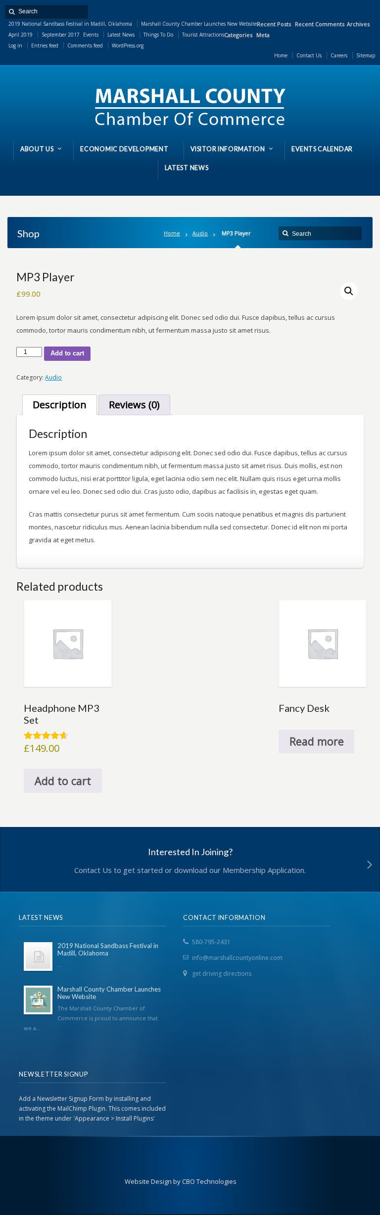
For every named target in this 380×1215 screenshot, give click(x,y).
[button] (349, 291)
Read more (316, 741)
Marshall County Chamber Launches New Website (199, 23)
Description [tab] (60, 404)
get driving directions (221, 973)
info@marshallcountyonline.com (237, 958)
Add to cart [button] (63, 781)
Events (90, 34)
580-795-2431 (211, 942)
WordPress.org (127, 45)
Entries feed (44, 45)
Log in (15, 45)
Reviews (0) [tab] (134, 404)
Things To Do (158, 34)
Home (172, 233)
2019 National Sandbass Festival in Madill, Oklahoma (70, 23)
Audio (200, 233)
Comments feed (85, 45)
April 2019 (20, 34)
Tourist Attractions (203, 34)
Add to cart (67, 353)
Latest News (121, 34)
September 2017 (61, 34)
